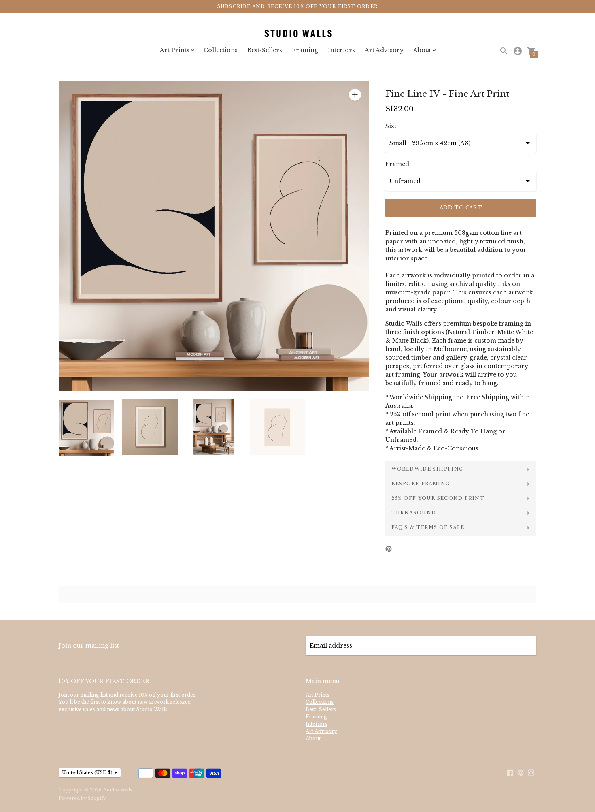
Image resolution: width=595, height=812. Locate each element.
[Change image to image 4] (277, 427)
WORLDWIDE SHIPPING (427, 469)
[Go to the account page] (518, 51)
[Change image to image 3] (214, 427)
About (313, 738)
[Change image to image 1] (86, 427)
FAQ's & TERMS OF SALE (428, 527)
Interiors (341, 50)
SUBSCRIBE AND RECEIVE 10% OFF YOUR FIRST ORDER (297, 6)
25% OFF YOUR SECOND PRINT (437, 498)
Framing (305, 50)
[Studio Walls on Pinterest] (520, 772)
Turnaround (413, 513)
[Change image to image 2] (150, 427)
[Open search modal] (504, 51)
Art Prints (317, 695)
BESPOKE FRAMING (420, 483)
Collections (221, 50)
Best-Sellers (264, 50)
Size (391, 126)
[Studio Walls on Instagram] (531, 772)
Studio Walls (119, 790)
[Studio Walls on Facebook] (510, 772)
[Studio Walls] (297, 34)
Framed (397, 164)
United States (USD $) (87, 772)
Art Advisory (384, 50)
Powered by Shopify (82, 798)
